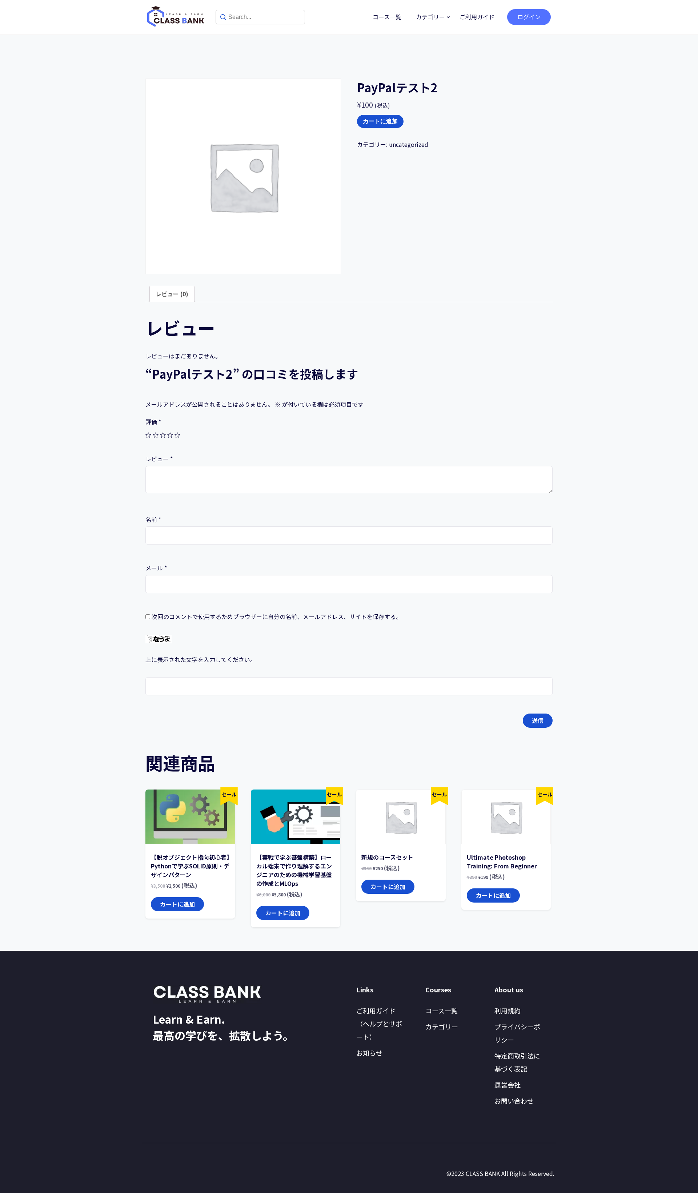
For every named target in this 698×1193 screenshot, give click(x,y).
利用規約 (507, 1010)
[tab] (171, 294)
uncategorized (408, 144)
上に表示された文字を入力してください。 (200, 659)
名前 (153, 519)
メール (156, 567)
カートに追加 (380, 121)
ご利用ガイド (477, 16)
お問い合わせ (514, 1100)
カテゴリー (430, 16)
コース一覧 (387, 16)
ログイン (529, 16)
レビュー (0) (172, 293)
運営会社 (507, 1084)
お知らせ (369, 1052)
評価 (153, 421)
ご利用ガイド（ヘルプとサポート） (379, 1023)
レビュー (159, 458)
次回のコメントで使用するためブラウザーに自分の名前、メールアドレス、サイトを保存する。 (277, 616)
